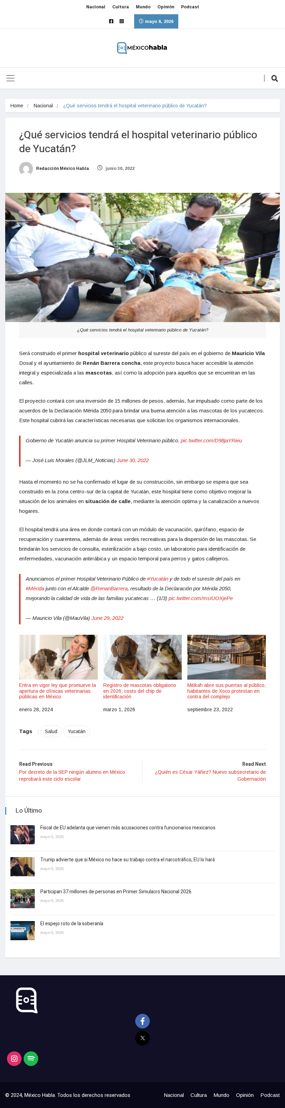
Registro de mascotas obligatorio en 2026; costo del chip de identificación (139, 691)
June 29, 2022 (107, 618)
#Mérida (35, 588)
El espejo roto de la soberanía (72, 923)
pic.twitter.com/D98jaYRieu (211, 440)
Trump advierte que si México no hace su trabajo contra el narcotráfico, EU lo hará (127, 859)
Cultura (120, 7)
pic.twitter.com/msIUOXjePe (201, 598)
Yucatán (77, 731)
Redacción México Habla (62, 168)
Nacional (95, 7)
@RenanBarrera (109, 588)
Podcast (190, 7)
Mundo (143, 7)
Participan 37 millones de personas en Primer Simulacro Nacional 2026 (116, 891)
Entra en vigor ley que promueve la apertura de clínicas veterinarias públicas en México (57, 691)
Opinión (165, 7)
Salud (51, 731)
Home (16, 105)
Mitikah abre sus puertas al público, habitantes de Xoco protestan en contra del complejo (226, 691)
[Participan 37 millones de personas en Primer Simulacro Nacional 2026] (22, 898)
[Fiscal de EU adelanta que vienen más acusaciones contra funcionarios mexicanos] (22, 834)
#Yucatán (157, 579)
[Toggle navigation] (10, 78)
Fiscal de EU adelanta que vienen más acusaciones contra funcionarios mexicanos (127, 827)
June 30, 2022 (133, 460)
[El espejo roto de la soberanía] (22, 930)
